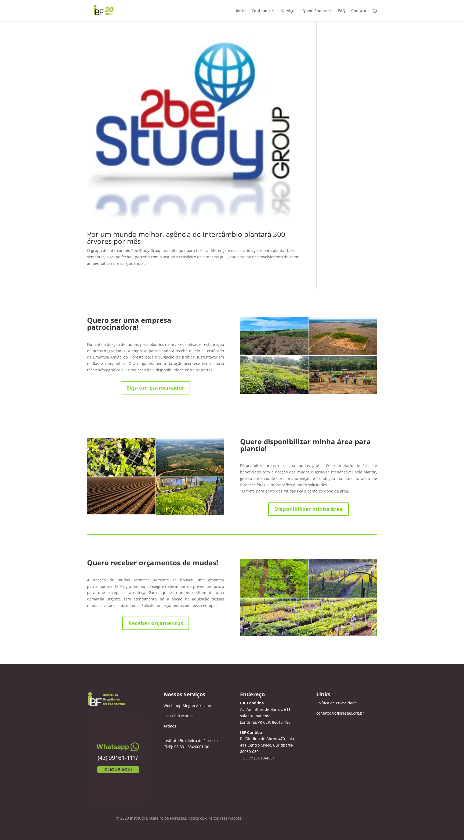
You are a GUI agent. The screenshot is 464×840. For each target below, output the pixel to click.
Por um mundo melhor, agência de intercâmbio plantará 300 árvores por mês (186, 237)
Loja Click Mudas (179, 715)
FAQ (341, 11)
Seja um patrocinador (155, 387)
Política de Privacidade (336, 702)
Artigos (170, 726)
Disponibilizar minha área (308, 509)
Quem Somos (314, 11)
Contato (358, 11)
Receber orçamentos (155, 623)
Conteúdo (261, 11)
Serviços (288, 11)
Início (241, 11)
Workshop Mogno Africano (187, 705)
